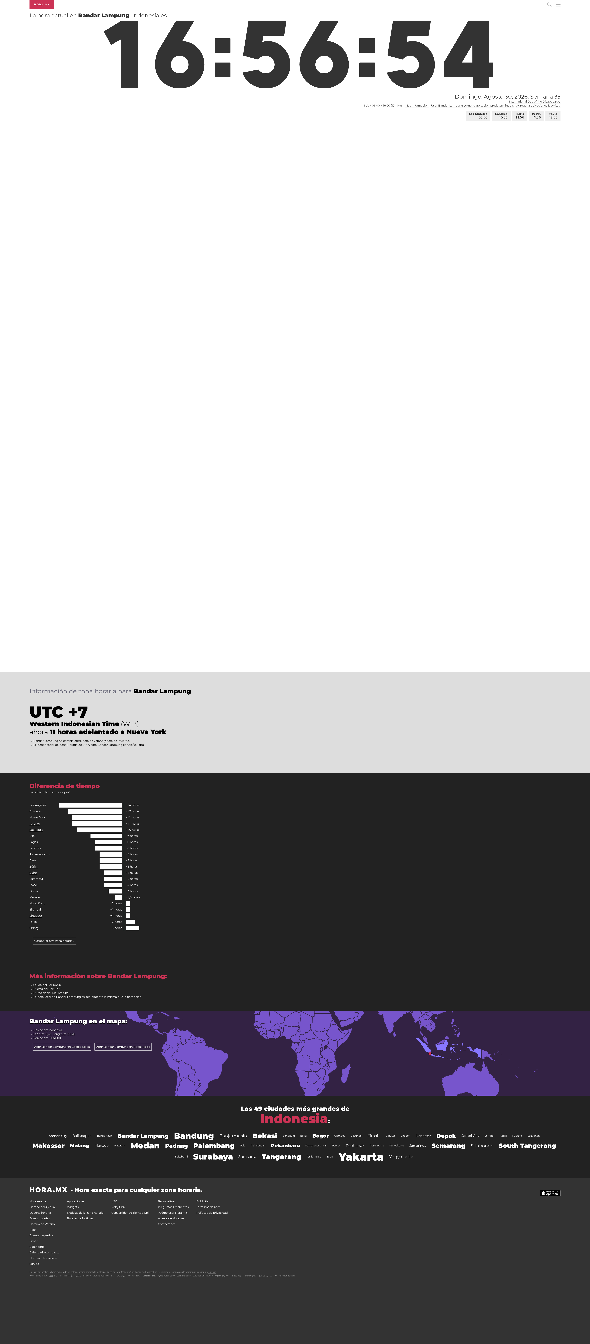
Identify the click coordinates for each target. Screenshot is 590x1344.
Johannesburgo (40, 854)
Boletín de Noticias (80, 1218)
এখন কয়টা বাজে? (134, 1275)
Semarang (448, 1145)
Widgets (73, 1207)
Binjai (303, 1135)
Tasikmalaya (314, 1156)
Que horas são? (166, 1275)
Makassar (48, 1145)
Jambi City (471, 1136)
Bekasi (264, 1136)
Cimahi (374, 1136)
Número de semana (43, 1258)
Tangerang (281, 1157)
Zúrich (34, 866)
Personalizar (166, 1201)
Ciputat (390, 1135)
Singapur (36, 915)
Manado (102, 1146)
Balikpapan (82, 1136)
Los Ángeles (478, 115)
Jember (489, 1135)
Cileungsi (356, 1135)
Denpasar (423, 1136)
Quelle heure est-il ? (103, 1275)
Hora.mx (42, 4)
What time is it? (38, 1275)
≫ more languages (285, 1275)
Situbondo (482, 1145)
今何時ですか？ (222, 1275)
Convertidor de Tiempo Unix (130, 1212)
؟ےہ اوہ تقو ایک (265, 1275)
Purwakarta (377, 1145)
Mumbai (35, 897)
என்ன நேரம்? (250, 1275)
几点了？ (53, 1275)
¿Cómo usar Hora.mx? (173, 1212)
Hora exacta (38, 1201)
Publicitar (203, 1201)
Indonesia (294, 1118)
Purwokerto (396, 1145)
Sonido (34, 1264)
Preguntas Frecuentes (173, 1207)
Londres (501, 115)
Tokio (553, 115)
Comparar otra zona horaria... (54, 941)
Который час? (149, 1275)
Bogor (320, 1136)
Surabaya (213, 1156)
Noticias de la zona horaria (85, 1212)
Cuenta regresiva (41, 1235)
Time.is (212, 1272)
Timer (33, 1241)
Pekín (536, 115)
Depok (446, 1135)
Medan (145, 1145)
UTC (32, 836)
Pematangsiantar (316, 1145)
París (520, 115)
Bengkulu (289, 1135)
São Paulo (36, 829)
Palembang (214, 1146)
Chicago (35, 811)
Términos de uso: (208, 1207)
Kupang (517, 1135)
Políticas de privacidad (212, 1212)
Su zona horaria (40, 1212)
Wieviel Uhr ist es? (203, 1275)
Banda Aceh (104, 1135)
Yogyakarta (401, 1156)
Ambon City (58, 1136)
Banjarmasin (233, 1135)
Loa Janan (533, 1135)
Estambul (36, 879)
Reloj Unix (118, 1207)
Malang (79, 1146)
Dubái (34, 891)
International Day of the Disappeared (534, 101)
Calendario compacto (44, 1252)
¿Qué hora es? (83, 1275)
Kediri (503, 1135)
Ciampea (339, 1135)
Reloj (33, 1229)
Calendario (37, 1247)
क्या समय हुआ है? (66, 1275)
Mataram (119, 1145)
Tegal (330, 1156)
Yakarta (361, 1156)
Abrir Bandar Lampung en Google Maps (62, 1047)
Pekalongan (258, 1145)
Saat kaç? (237, 1275)
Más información (417, 105)
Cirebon (405, 1135)
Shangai (35, 909)
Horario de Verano (42, 1224)
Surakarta (247, 1156)
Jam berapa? (184, 1275)
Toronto (35, 823)
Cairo (33, 872)
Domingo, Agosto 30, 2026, (507, 96)
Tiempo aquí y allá (42, 1207)
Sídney (34, 928)
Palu (242, 1145)
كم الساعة (121, 1275)
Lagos (34, 842)
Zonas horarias (40, 1218)
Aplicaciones (76, 1201)
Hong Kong (37, 903)
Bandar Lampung (143, 1135)
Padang (176, 1145)
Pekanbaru (285, 1146)
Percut (336, 1145)
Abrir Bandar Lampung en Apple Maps (123, 1047)
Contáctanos (166, 1224)
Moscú (34, 885)
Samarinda (417, 1146)
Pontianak (355, 1145)
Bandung (194, 1136)
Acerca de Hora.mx (171, 1218)
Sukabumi (181, 1156)
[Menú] (558, 5)
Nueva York (37, 817)
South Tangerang (527, 1145)
